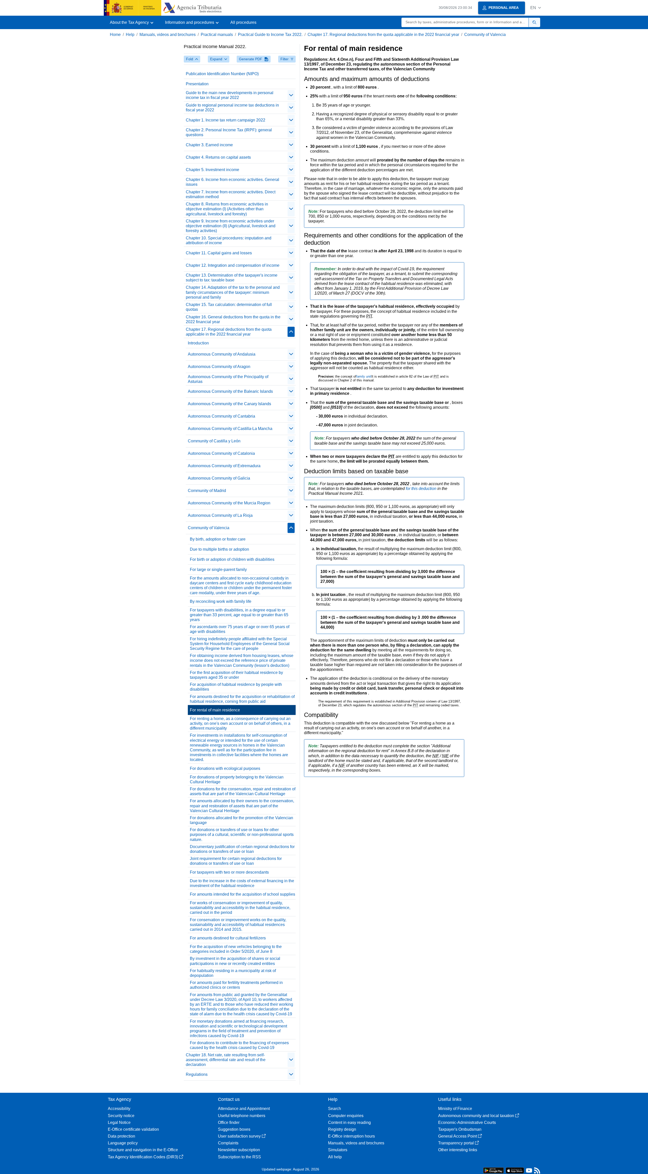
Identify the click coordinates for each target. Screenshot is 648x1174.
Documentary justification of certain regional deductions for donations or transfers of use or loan (242, 849)
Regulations (197, 1074)
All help (335, 1157)
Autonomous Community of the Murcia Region (229, 503)
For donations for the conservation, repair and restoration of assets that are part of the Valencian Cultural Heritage (242, 791)
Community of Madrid (207, 490)
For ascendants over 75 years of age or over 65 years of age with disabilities (239, 629)
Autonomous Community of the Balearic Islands (230, 391)
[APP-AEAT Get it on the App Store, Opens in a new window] (515, 1170)
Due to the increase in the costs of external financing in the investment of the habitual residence (242, 883)
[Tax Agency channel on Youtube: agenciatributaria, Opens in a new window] (529, 1171)
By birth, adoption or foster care (218, 539)
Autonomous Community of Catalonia (221, 453)
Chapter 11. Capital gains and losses (219, 253)
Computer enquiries (345, 1116)
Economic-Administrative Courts (467, 1122)
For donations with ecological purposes (225, 768)
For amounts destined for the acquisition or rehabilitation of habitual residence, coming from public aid (242, 699)
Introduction (198, 343)
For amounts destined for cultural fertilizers (228, 938)
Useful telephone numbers (241, 1116)
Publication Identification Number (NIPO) (222, 74)
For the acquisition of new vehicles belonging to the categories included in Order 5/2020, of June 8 (236, 949)
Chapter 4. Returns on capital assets (218, 157)
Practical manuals (217, 34)
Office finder (228, 1122)
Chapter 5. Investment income (212, 170)
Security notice (121, 1116)
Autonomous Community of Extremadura (224, 466)
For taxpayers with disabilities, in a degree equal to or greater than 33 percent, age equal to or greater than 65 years (239, 615)
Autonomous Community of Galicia (219, 478)
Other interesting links (457, 1150)
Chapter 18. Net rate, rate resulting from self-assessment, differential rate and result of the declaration (226, 1060)
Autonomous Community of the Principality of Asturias (228, 379)
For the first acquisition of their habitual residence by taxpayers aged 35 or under (236, 674)
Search (334, 1108)
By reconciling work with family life (220, 601)
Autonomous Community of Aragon (219, 366)
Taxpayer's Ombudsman (459, 1129)
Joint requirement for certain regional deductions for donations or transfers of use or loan (236, 861)
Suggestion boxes (234, 1129)
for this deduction (421, 488)
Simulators (337, 1150)
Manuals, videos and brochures (167, 34)
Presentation (197, 84)
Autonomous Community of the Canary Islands (229, 404)
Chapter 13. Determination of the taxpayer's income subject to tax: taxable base (231, 277)
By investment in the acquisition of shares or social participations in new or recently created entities (235, 960)
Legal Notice (119, 1122)
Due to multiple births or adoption (219, 549)
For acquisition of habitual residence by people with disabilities (236, 686)
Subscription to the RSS (239, 1157)
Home (115, 34)
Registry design (342, 1129)
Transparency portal (456, 1143)
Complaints (228, 1143)
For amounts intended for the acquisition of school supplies (242, 894)
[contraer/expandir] (291, 95)
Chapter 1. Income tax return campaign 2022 (225, 120)
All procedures (243, 22)
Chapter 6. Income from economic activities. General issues (232, 182)
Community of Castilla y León (214, 441)
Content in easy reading (349, 1122)
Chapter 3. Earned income (209, 145)
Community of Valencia (485, 34)
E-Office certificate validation (133, 1129)
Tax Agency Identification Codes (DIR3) (143, 1157)
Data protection (121, 1136)
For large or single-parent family (218, 569)
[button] (535, 7)
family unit (363, 376)
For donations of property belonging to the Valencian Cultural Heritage (237, 779)
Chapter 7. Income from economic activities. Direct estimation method (230, 194)
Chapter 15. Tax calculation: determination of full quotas (229, 307)
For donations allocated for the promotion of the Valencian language (241, 820)
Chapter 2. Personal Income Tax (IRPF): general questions (229, 132)
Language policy (123, 1143)
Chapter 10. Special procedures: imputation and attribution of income (228, 240)
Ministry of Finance (455, 1108)
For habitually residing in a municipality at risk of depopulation (233, 973)
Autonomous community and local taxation (476, 1116)
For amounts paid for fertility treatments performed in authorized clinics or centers (236, 985)
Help (130, 34)
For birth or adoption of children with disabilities (232, 559)
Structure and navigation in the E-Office (143, 1150)
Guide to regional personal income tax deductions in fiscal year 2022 (232, 107)
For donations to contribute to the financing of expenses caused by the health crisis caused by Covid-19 (239, 1045)
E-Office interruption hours (351, 1136)
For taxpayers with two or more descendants (229, 872)
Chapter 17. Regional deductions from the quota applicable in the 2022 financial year (383, 34)
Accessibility (119, 1108)
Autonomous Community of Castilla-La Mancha (230, 428)
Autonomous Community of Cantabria (221, 416)
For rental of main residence (215, 710)
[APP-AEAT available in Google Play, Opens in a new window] (493, 1170)
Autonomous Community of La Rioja (220, 515)
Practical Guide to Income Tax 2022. (270, 34)
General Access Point (457, 1136)
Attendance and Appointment (244, 1108)
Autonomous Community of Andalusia (221, 354)
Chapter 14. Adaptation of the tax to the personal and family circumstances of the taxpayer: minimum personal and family (233, 292)
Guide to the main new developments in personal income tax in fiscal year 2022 (229, 95)
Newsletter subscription (239, 1150)
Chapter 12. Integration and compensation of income (232, 265)
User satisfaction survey (239, 1136)
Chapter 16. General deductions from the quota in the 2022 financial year (233, 319)
